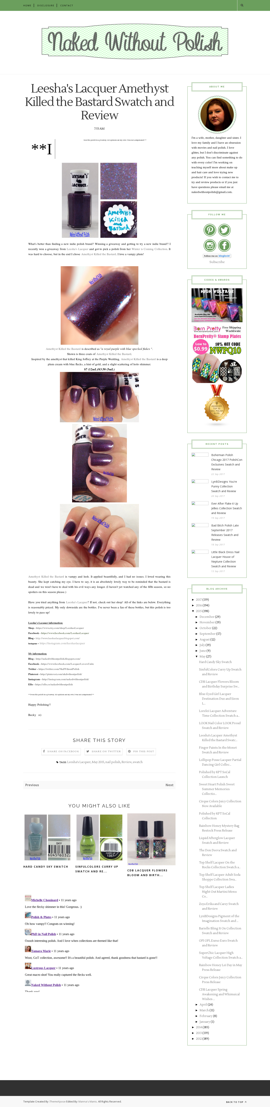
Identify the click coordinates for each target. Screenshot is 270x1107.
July (202, 645)
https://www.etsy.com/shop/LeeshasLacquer (60, 628)
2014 (199, 1027)
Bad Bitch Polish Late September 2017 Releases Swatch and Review (225, 532)
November (207, 622)
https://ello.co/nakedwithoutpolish (54, 684)
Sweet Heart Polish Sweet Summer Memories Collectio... (217, 789)
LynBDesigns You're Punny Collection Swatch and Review (224, 486)
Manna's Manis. (88, 1101)
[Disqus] (99, 942)
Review (127, 762)
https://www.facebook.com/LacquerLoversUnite (67, 664)
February (206, 1016)
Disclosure (45, 5)
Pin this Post (143, 751)
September (208, 634)
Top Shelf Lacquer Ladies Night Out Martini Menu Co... (218, 891)
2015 (199, 611)
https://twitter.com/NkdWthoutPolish (59, 669)
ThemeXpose (58, 1101)
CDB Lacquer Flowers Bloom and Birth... (147, 872)
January (205, 1022)
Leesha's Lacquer (77, 249)
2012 (199, 1039)
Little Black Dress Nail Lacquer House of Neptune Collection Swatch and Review (225, 559)
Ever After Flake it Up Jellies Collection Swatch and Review (226, 508)
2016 (199, 605)
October (205, 628)
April (203, 1005)
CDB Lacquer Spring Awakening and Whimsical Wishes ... (219, 994)
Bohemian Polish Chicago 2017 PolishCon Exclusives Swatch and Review (226, 462)
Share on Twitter (106, 751)
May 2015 (98, 762)
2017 (199, 600)
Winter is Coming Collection (149, 249)
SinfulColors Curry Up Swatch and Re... (96, 869)
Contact (66, 5)
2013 (199, 1033)
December (207, 617)
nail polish (112, 762)
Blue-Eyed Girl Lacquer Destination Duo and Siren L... (219, 698)
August (205, 640)
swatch (138, 762)
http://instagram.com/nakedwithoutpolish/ (65, 679)
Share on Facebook (63, 751)
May (203, 656)
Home (27, 5)
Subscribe (217, 262)
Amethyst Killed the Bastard (98, 254)
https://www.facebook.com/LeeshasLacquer (65, 633)
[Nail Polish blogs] (217, 426)
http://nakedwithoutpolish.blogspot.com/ (58, 658)
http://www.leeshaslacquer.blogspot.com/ (58, 638)
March (204, 1010)
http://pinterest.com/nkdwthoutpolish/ (61, 674)
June (203, 651)
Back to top (235, 1101)
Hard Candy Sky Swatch (45, 866)
